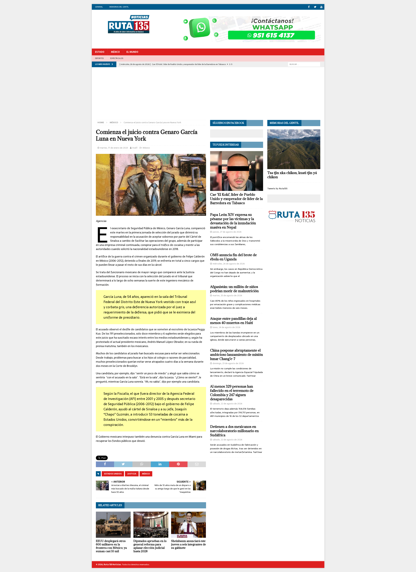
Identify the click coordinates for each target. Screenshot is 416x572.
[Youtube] (321, 7)
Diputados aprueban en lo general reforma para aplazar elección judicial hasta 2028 (150, 546)
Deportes (99, 58)
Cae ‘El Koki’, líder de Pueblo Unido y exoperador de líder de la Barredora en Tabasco (236, 198)
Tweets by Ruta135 (277, 188)
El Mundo (132, 52)
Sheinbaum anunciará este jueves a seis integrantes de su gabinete (188, 544)
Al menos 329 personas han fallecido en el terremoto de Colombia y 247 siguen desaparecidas (232, 392)
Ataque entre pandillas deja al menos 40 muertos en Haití (233, 320)
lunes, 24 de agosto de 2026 (226, 327)
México (115, 52)
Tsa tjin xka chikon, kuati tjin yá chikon (292, 175)
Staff (134, 147)
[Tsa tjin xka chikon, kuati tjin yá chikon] (293, 149)
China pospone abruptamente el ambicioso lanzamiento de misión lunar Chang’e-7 (236, 354)
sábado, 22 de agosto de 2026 (227, 403)
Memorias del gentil (119, 6)
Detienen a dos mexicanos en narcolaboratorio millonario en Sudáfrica (234, 430)
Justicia (131, 473)
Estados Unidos (113, 473)
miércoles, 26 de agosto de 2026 (229, 263)
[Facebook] (309, 7)
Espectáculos (116, 58)
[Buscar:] (304, 64)
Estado (99, 52)
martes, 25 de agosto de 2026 (227, 295)
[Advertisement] (208, 95)
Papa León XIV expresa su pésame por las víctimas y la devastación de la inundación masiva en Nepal (233, 221)
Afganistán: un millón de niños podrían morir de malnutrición (234, 289)
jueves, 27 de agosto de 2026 (227, 232)
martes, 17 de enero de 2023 (114, 147)
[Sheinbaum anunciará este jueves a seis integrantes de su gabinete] (188, 525)
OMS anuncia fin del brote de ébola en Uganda (233, 257)
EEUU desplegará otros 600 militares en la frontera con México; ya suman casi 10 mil (111, 546)
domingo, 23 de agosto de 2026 (228, 363)
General (99, 6)
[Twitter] (315, 7)
